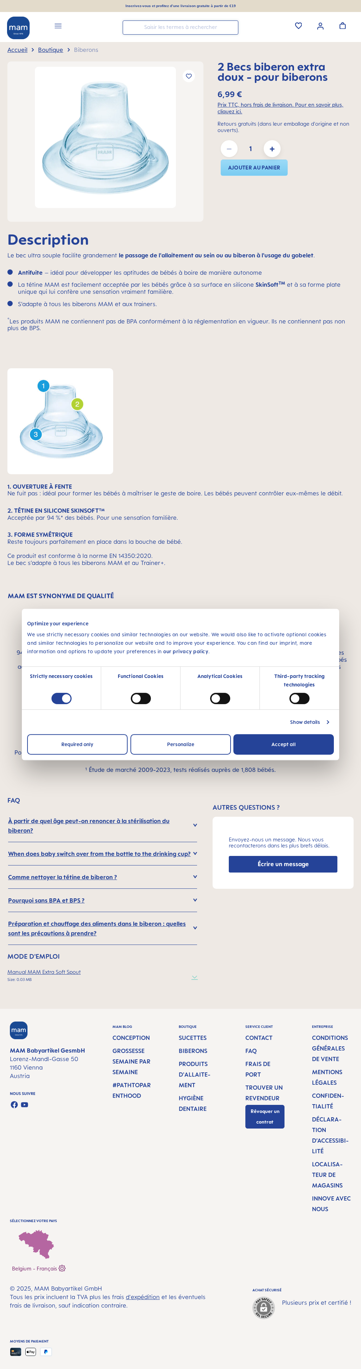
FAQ (251, 1050)
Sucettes (193, 1037)
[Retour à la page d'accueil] (18, 28)
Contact (259, 1037)
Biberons (193, 1050)
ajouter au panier (254, 168)
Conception (131, 1037)
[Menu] (58, 27)
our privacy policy (185, 651)
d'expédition (143, 1296)
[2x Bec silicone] (105, 137)
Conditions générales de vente (330, 1048)
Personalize (180, 744)
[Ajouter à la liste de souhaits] (189, 76)
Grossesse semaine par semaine (131, 1061)
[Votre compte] (320, 25)
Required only (77, 744)
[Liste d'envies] (298, 25)
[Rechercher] (231, 27)
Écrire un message (283, 864)
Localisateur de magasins (327, 1175)
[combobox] (180, 27)
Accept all (283, 744)
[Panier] (342, 25)
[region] (105, 141)
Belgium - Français (35, 1268)
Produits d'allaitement (194, 1074)
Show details (305, 722)
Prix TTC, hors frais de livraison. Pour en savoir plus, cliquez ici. (280, 108)
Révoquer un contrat (265, 1116)
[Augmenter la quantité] (272, 148)
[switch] (141, 698)
